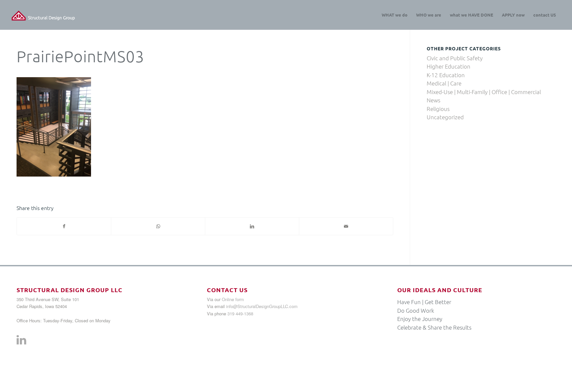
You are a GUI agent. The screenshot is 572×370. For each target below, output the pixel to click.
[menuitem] (394, 14)
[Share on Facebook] (64, 226)
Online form (233, 299)
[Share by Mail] (346, 226)
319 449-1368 (240, 313)
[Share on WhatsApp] (158, 226)
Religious (438, 108)
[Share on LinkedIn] (252, 226)
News (433, 100)
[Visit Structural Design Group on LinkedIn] (21, 341)
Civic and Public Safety (455, 58)
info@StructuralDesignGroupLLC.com (262, 306)
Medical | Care (444, 83)
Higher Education (448, 66)
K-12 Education (446, 75)
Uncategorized (445, 117)
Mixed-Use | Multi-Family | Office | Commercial (484, 91)
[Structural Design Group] (43, 14)
